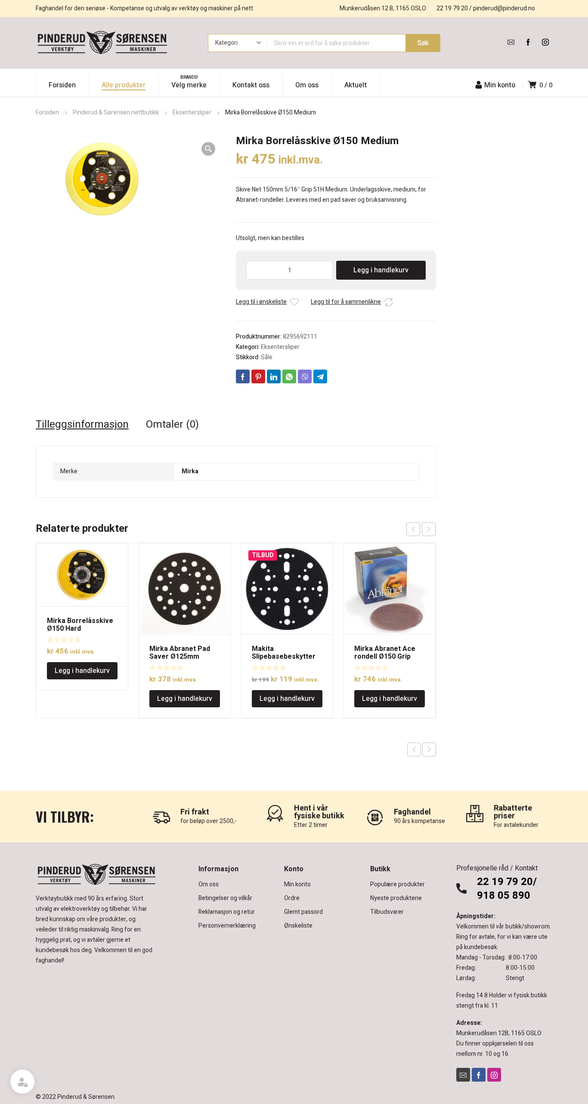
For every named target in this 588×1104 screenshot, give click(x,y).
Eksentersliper (192, 112)
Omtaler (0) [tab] (172, 425)
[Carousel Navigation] (421, 529)
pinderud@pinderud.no (504, 8)
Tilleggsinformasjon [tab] (82, 425)
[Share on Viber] (305, 376)
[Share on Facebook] (243, 376)
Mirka (190, 471)
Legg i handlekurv (381, 270)
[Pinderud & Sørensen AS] (102, 43)
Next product (429, 749)
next (429, 529)
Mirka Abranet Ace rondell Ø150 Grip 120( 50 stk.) (384, 656)
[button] (208, 149)
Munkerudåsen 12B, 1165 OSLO (499, 1033)
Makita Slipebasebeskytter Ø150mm (284, 656)
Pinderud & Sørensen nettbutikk (116, 112)
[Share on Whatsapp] (289, 376)
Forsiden (47, 112)
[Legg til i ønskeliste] (294, 302)
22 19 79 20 (452, 8)
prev (413, 529)
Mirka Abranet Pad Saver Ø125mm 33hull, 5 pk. (179, 656)
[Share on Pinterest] (258, 376)
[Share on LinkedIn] (274, 376)
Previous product (414, 749)
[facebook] (528, 42)
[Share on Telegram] (320, 376)
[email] (511, 42)
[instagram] (545, 42)
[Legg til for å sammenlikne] (388, 302)
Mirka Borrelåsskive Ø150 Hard (80, 625)
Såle (266, 357)
